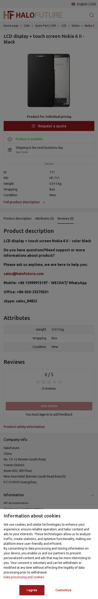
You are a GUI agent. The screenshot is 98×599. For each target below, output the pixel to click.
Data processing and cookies (24, 577)
